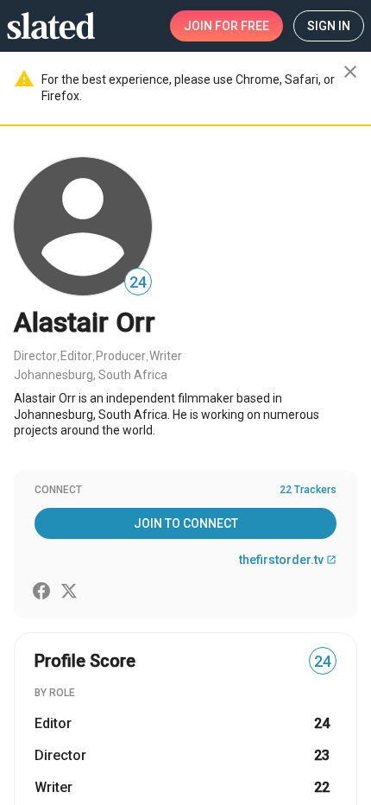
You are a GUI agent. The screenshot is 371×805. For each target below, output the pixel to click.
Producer (121, 356)
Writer (165, 356)
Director (35, 356)
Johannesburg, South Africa (90, 375)
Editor (76, 356)
